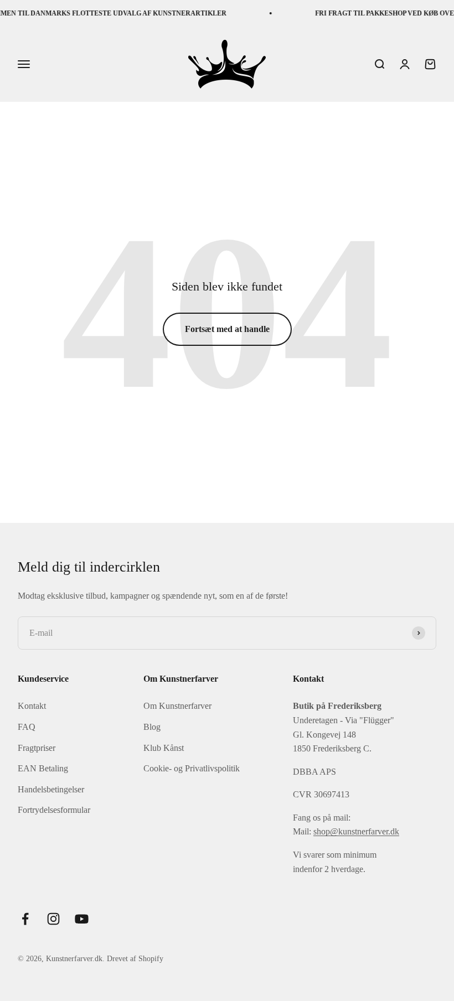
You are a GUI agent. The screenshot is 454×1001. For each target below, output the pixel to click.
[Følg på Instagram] (53, 918)
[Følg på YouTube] (81, 918)
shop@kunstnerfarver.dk (356, 831)
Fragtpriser (36, 748)
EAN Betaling (43, 768)
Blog (152, 727)
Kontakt (32, 705)
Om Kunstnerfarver (177, 705)
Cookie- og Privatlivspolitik (191, 768)
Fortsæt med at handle (227, 329)
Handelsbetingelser (51, 789)
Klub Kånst (163, 748)
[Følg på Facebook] (25, 918)
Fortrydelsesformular (54, 810)
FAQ (26, 727)
